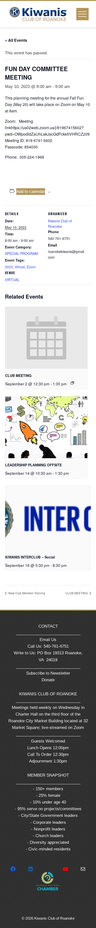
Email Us (48, 639)
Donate (48, 680)
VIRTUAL (12, 279)
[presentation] (46, 338)
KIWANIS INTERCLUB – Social (30, 557)
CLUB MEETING (18, 375)
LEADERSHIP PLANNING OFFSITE (33, 464)
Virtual (20, 266)
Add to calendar (30, 191)
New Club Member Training (26, 593)
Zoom (31, 266)
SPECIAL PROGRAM (21, 253)
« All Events (16, 40)
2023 (9, 266)
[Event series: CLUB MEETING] (72, 382)
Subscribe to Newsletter (48, 673)
